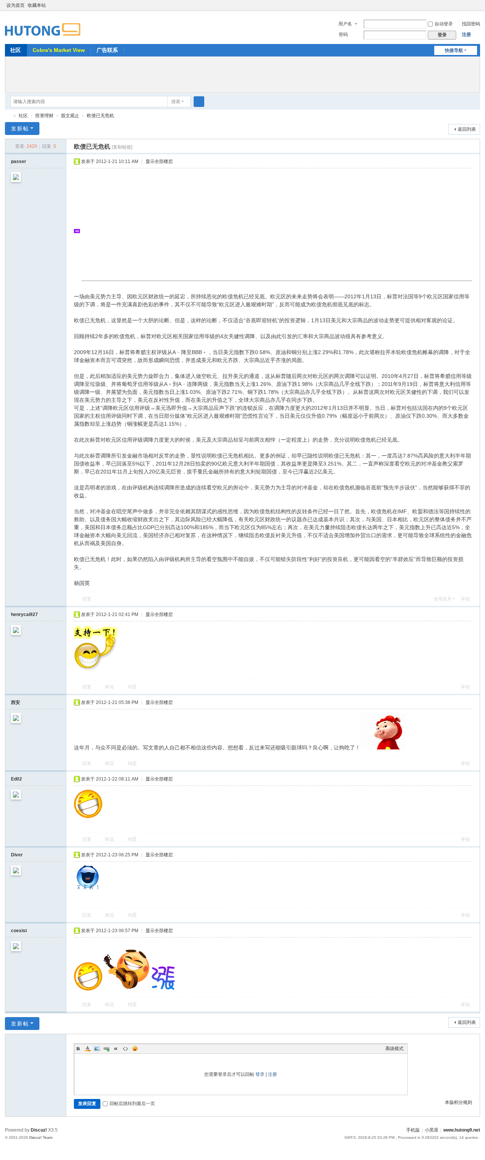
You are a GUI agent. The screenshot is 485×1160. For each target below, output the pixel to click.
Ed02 (16, 779)
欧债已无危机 (100, 115)
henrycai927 (24, 614)
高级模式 (394, 1048)
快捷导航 (454, 50)
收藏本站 (37, 5)
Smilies (135, 1048)
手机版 (413, 1130)
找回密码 (471, 24)
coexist (19, 930)
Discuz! (39, 1130)
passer (18, 161)
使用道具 (442, 599)
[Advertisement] (242, 73)
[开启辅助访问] (469, 5)
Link (106, 1048)
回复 (86, 599)
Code (125, 1048)
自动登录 (444, 24)
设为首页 (15, 5)
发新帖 (20, 128)
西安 (15, 702)
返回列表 (467, 129)
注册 (466, 34)
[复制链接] (122, 147)
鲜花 (109, 687)
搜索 (175, 101)
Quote (116, 1048)
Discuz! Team (40, 1137)
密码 (343, 34)
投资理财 (44, 115)
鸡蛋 (132, 687)
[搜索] (199, 101)
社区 (15, 50)
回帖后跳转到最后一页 (132, 1103)
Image (97, 1048)
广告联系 (107, 50)
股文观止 (70, 115)
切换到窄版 (476, 8)
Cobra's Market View (59, 50)
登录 (259, 1074)
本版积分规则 (458, 1102)
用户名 (345, 24)
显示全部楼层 (159, 161)
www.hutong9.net (461, 1130)
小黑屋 (431, 1130)
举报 (465, 599)
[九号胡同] (42, 25)
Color (87, 1048)
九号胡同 (8, 115)
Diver (17, 854)
